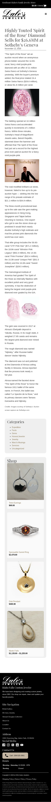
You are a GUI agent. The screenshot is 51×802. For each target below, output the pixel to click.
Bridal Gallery (7, 709)
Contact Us (6, 728)
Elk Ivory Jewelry (8, 713)
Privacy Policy (31, 779)
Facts (14, 430)
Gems (14, 433)
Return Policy (20, 779)
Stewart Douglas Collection (12, 717)
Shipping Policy (8, 779)
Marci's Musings (18, 442)
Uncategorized (18, 449)
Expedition (16, 427)
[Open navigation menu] (46, 14)
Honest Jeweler (18, 436)
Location (5, 725)
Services (15, 445)
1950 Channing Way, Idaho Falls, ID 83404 (18, 738)
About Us (5, 721)
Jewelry (15, 439)
